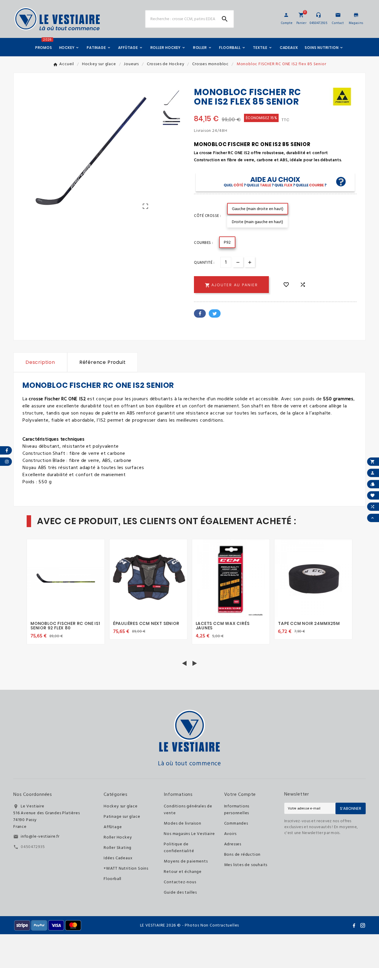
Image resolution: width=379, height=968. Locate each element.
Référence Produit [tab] (102, 362)
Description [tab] (40, 362)
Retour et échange (183, 871)
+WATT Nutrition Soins (126, 868)
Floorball (112, 879)
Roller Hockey (118, 837)
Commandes (236, 823)
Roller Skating (117, 847)
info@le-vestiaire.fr (40, 836)
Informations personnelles (237, 810)
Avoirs (230, 834)
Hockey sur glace (121, 806)
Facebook (200, 313)
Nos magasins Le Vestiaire (189, 834)
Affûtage (113, 827)
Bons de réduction (242, 854)
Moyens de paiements (186, 861)
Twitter (215, 313)
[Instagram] (363, 925)
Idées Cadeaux (118, 858)
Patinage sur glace (122, 816)
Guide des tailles (180, 892)
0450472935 (33, 847)
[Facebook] (354, 925)
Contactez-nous (180, 882)
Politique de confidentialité (179, 848)
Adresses (232, 844)
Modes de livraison (182, 823)
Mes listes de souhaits (246, 865)
